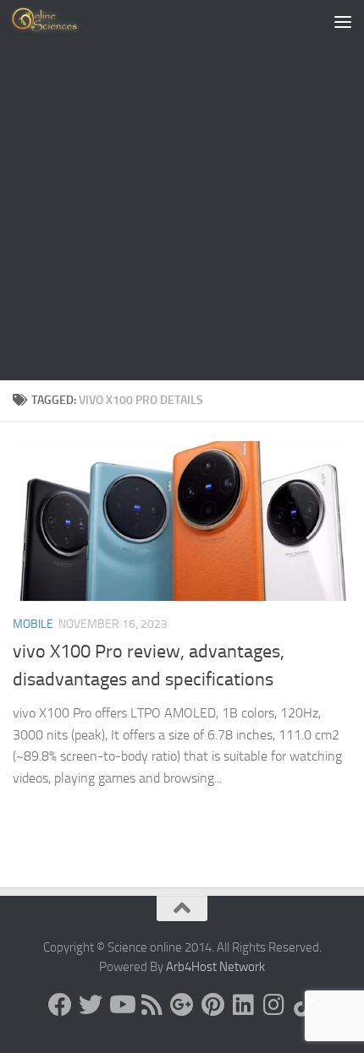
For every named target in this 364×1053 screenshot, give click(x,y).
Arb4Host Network (215, 966)
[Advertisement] (182, 190)
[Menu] (343, 21)
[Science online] (60, 1005)
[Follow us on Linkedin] (243, 1005)
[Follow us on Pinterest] (212, 1005)
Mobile (33, 624)
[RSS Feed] (151, 1005)
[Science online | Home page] (59, 21)
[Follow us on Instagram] (273, 1005)
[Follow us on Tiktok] (304, 1005)
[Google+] (182, 1005)
